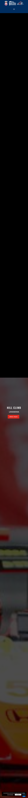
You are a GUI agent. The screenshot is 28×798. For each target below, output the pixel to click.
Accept (18, 794)
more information (10, 794)
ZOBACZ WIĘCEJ (13, 416)
